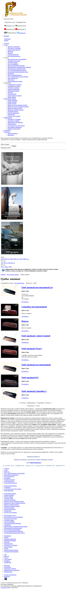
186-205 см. (11, 263)
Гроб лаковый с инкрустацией (36, 336)
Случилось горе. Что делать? (12, 489)
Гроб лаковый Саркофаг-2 (34, 391)
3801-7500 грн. (14, 259)
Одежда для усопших (10, 512)
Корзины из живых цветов (12, 506)
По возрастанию (19, 283)
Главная (3, 274)
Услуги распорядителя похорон (13, 531)
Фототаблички (8, 543)
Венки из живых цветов (11, 504)
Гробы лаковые (8, 496)
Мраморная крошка (10, 540)
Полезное (7, 565)
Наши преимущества (10, 486)
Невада (25, 321)
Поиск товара (5, 144)
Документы (7, 567)
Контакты (7, 576)
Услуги (6, 557)
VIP (5, 554)
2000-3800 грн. (5, 259)
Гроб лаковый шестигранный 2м (37, 287)
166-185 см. (4, 263)
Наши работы (8, 547)
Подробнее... (25, 302)
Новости (6, 471)
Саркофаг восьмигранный (34, 307)
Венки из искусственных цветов (14, 501)
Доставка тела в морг (10, 518)
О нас (6, 470)
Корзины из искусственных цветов (14, 503)
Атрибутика (7, 511)
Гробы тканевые (9, 495)
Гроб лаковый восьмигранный (36, 365)
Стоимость (7, 487)
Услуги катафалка (9, 522)
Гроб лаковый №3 (30, 377)
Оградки (6, 542)
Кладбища (7, 478)
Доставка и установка (10, 545)
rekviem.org (22, 33)
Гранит (6, 537)
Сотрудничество (9, 481)
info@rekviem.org (35, 462)
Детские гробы (8, 498)
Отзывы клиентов (9, 479)
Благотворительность (10, 483)
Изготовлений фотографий (12, 529)
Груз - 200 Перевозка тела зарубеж (14, 473)
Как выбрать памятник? (11, 475)
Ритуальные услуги (10, 515)
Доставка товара (9, 520)
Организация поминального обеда (14, 533)
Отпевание (7, 525)
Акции (6, 548)
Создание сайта (5, 587)
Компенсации (8, 572)
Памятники (7, 536)
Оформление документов (11, 570)
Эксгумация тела (9, 476)
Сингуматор (8, 559)
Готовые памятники (10, 539)
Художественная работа (11, 551)
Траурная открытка (10, 500)
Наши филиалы (8, 490)
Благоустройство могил (11, 550)
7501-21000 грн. (24, 259)
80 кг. (2, 266)
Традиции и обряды (10, 568)
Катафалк (7, 561)
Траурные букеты (9, 507)
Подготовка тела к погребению (13, 517)
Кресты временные (10, 509)
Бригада (6, 556)
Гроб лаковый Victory (32, 348)
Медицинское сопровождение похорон (15, 526)
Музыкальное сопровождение (13, 528)
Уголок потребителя (10, 574)
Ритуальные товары (13, 274)
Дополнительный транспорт (12, 523)
